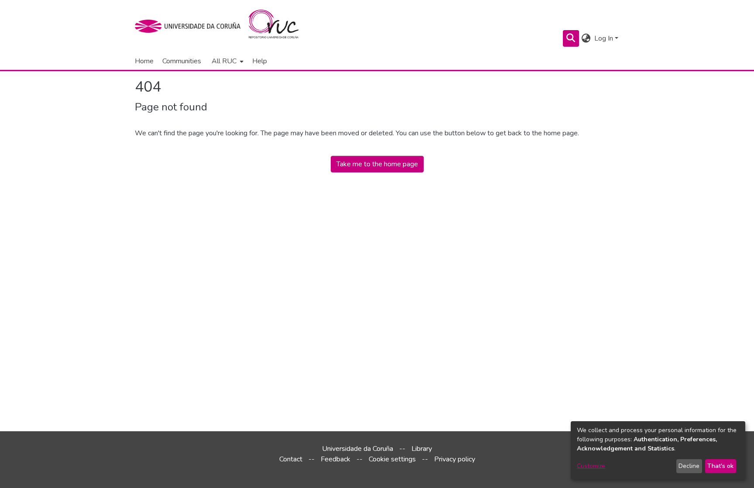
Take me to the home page (377, 164)
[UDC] (190, 26)
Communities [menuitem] (181, 61)
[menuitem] (226, 61)
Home (144, 61)
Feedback (335, 459)
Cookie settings (392, 459)
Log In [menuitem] (603, 38)
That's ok (720, 466)
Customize (591, 466)
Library (421, 449)
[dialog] (658, 450)
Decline (689, 466)
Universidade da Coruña (357, 449)
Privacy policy (454, 459)
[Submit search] (571, 38)
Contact (290, 459)
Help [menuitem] (259, 61)
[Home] (278, 26)
